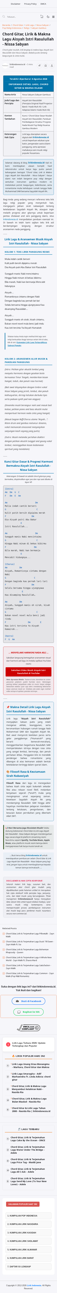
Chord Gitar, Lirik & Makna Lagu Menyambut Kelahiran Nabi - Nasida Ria (29, 1089)
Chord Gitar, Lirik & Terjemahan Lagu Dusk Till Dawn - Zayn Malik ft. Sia (30, 943)
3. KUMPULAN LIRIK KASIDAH (21, 1233)
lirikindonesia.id (41, 137)
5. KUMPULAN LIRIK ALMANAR (22, 1250)
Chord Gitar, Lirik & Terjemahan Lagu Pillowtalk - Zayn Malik (30, 935)
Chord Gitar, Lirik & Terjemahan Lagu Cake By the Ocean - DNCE (28, 1139)
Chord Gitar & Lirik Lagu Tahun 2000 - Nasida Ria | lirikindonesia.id (31, 1110)
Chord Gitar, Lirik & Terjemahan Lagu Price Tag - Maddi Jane (28, 1161)
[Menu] (53, 17)
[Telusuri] (3, 17)
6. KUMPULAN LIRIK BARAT (20, 1258)
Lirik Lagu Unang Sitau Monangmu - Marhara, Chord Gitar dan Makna (30, 1066)
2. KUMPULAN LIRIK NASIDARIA (22, 1224)
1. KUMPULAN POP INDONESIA (22, 1216)
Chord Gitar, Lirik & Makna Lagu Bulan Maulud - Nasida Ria (29, 1100)
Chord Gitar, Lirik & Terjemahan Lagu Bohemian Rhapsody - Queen (27, 951)
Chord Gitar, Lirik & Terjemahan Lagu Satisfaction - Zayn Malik (28, 967)
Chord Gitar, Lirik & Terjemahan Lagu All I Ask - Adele (28, 1170)
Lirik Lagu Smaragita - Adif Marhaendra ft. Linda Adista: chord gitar (31, 1076)
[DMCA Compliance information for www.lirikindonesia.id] (28, 1030)
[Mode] (48, 17)
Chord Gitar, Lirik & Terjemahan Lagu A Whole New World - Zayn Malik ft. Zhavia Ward (29, 959)
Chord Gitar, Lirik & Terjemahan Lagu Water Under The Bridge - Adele (28, 1149)
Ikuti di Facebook (31, 1001)
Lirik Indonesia (34, 1285)
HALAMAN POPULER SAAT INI (22, 1204)
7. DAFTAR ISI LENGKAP (19, 1267)
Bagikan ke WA (31, 1011)
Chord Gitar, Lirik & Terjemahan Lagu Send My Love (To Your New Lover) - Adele (29, 1181)
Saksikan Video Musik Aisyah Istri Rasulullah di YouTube (28, 672)
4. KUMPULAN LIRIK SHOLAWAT (22, 1241)
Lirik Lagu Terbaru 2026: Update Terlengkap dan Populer (28, 1044)
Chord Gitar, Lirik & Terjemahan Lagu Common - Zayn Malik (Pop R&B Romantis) (30, 975)
